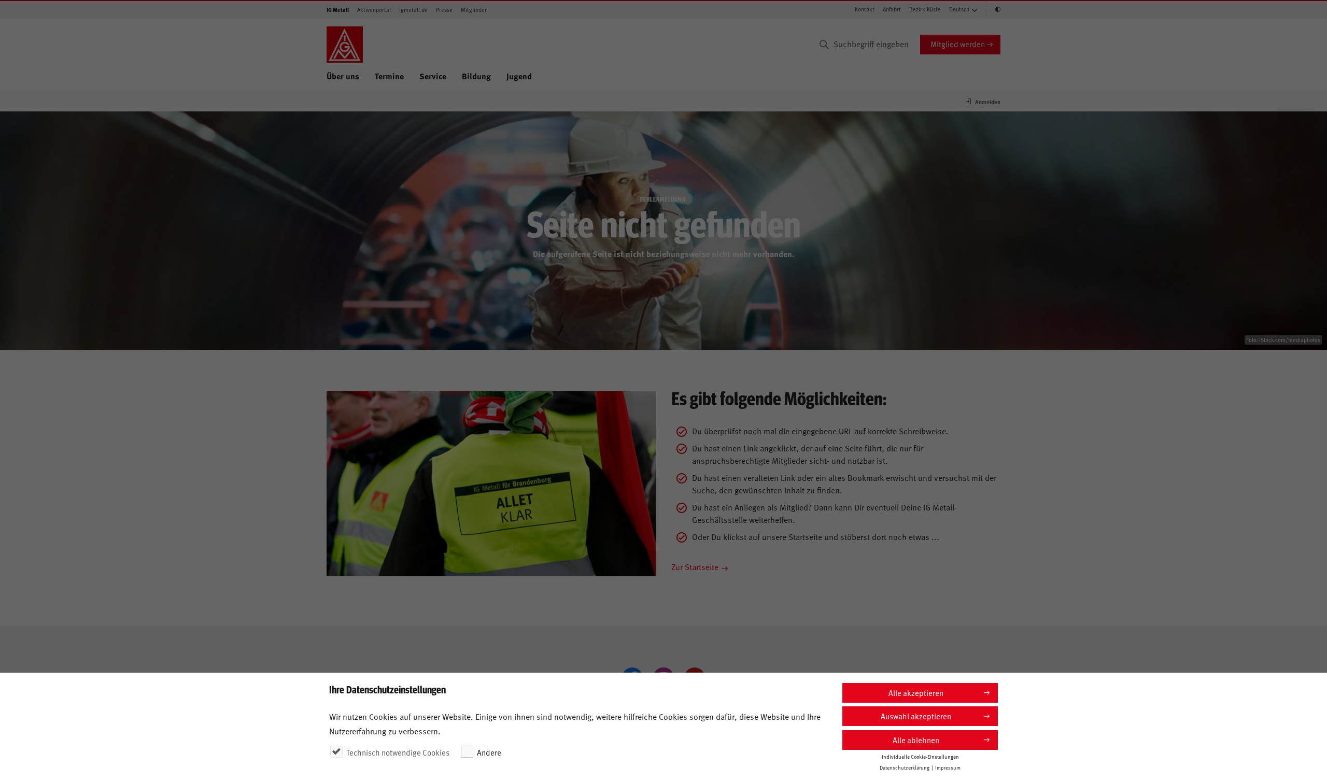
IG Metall (338, 9)
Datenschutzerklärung (904, 767)
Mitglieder (474, 9)
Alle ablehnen (916, 739)
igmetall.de (413, 9)
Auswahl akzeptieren (916, 715)
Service (432, 76)
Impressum (948, 767)
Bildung (476, 76)
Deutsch (959, 9)
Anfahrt (892, 9)
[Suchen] (824, 44)
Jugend (519, 76)
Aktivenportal (374, 9)
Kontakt (864, 9)
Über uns (343, 76)
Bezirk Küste (925, 9)
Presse (444, 9)
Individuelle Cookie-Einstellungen (920, 756)
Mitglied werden (957, 43)
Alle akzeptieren (915, 692)
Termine (389, 76)
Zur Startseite (694, 566)
